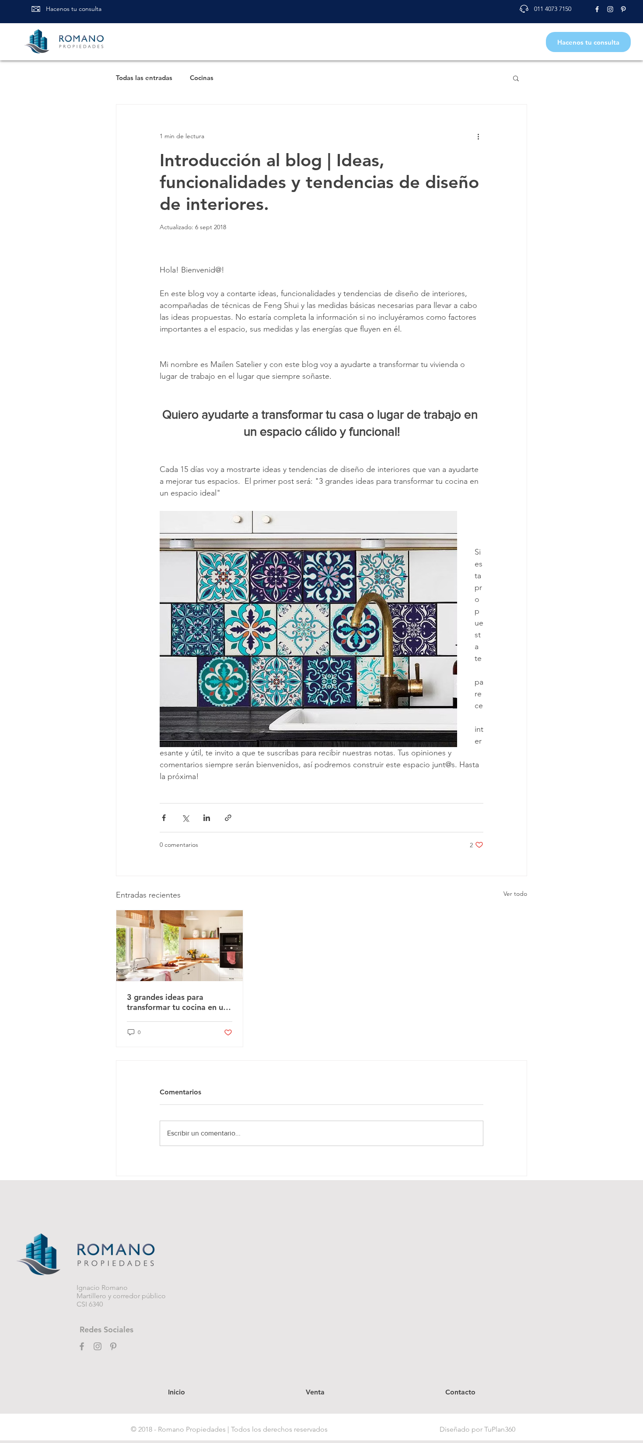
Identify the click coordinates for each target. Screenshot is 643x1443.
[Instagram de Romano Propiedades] (610, 9)
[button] (516, 77)
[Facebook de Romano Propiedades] (597, 9)
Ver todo (515, 894)
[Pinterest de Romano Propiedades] (623, 9)
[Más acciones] (478, 136)
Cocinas (201, 78)
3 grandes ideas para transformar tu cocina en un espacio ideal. (177, 1002)
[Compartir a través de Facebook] (164, 818)
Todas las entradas (144, 78)
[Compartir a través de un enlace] (228, 818)
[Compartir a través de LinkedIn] (207, 818)
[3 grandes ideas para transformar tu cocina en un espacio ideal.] (179, 945)
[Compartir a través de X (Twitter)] (185, 818)
